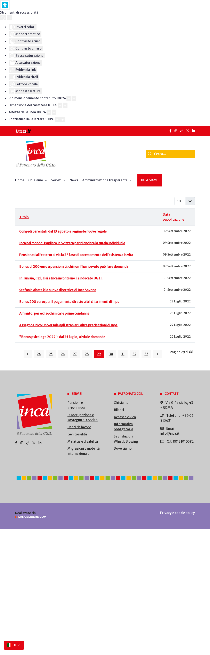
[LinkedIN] (193, 131)
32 (134, 354)
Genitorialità (77, 434)
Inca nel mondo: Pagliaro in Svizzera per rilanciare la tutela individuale (72, 243)
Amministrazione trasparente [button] (105, 180)
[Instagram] (176, 131)
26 (63, 354)
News (74, 180)
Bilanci (119, 410)
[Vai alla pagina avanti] (157, 354)
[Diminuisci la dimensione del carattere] (60, 105)
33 (146, 354)
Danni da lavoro (79, 427)
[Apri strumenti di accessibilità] (5, 5)
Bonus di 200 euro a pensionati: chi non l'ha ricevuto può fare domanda (73, 266)
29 (99, 354)
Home (19, 180)
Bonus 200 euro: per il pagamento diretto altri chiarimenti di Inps (69, 302)
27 (75, 354)
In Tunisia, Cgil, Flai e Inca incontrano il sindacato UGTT (61, 278)
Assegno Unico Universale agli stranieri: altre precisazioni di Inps (68, 325)
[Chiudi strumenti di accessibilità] (9, 17)
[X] (187, 131)
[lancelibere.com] (56, 517)
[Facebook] (170, 131)
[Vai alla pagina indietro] (28, 354)
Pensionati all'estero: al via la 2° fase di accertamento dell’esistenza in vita (76, 255)
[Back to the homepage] (36, 154)
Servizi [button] (56, 180)
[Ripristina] (3, 17)
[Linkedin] (40, 443)
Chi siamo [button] (35, 180)
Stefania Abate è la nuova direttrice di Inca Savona (57, 290)
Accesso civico (125, 417)
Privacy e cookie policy (177, 513)
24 (39, 354)
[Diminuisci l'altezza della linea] (49, 112)
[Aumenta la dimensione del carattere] (65, 105)
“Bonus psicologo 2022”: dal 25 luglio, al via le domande (62, 337)
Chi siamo (121, 402)
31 (122, 354)
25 (51, 354)
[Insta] (21, 443)
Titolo (24, 217)
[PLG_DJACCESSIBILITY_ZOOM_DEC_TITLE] (68, 98)
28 (87, 354)
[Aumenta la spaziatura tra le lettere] (62, 119)
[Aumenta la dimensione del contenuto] (74, 98)
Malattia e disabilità (82, 441)
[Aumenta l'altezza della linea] (54, 112)
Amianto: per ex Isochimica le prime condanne (54, 313)
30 (111, 354)
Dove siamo (150, 180)
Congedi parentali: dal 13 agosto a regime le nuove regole (63, 231)
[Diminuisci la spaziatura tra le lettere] (57, 119)
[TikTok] (181, 131)
